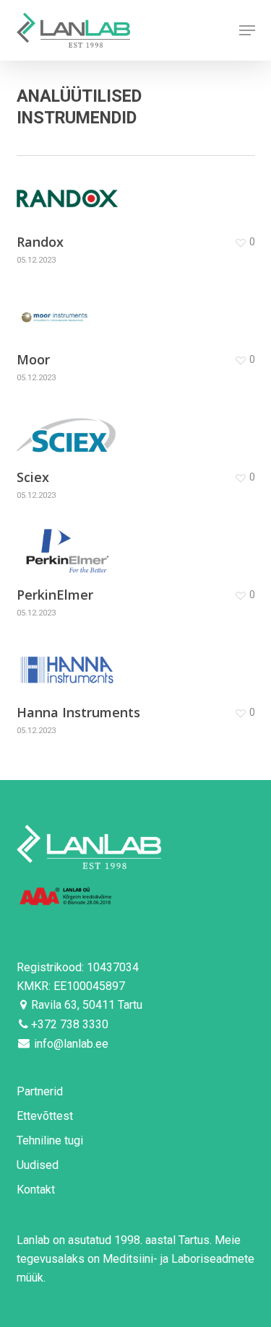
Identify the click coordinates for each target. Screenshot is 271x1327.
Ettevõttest (45, 1116)
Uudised (38, 1165)
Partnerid (40, 1091)
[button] (247, 30)
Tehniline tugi (50, 1140)
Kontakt (36, 1189)
